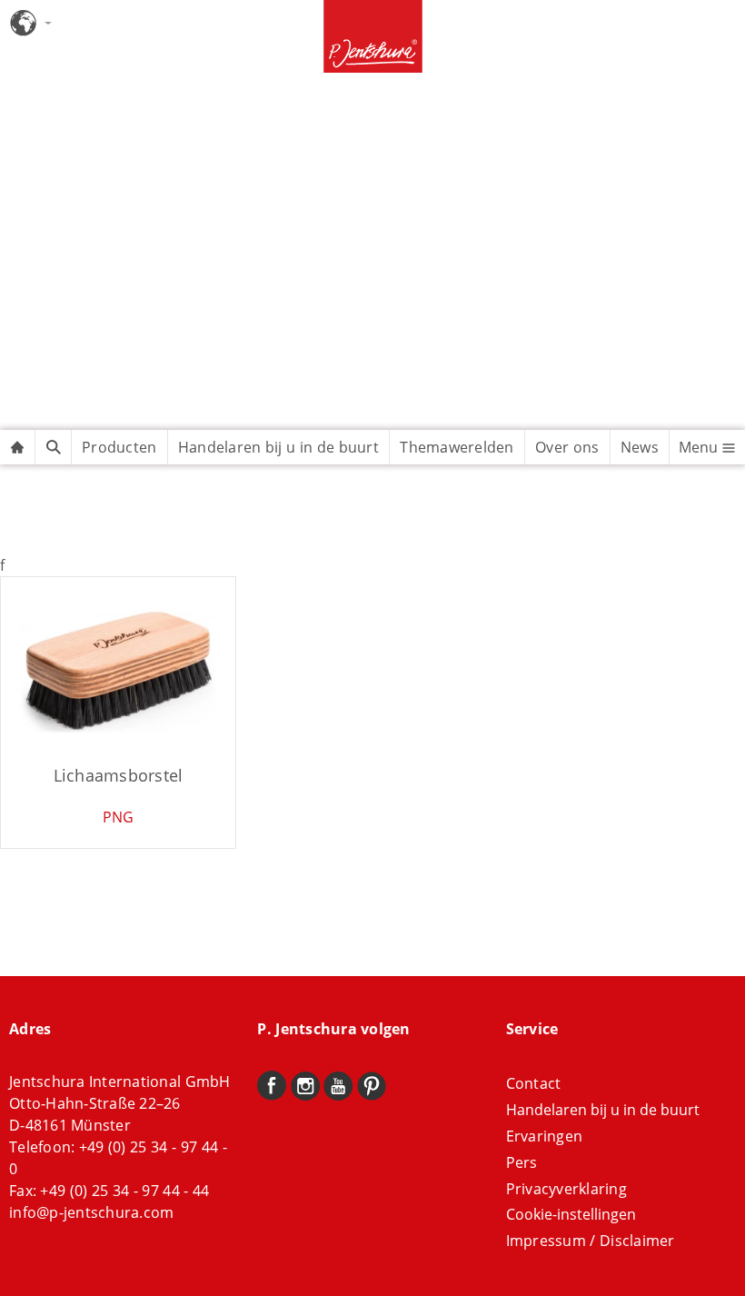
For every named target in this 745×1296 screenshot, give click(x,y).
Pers (522, 1162)
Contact (533, 1083)
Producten (119, 447)
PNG (118, 817)
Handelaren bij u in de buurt (278, 447)
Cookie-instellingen (571, 1214)
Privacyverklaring (566, 1189)
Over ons (567, 447)
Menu (700, 447)
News (640, 447)
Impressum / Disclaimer (590, 1241)
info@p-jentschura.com (91, 1212)
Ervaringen (544, 1136)
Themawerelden (456, 447)
